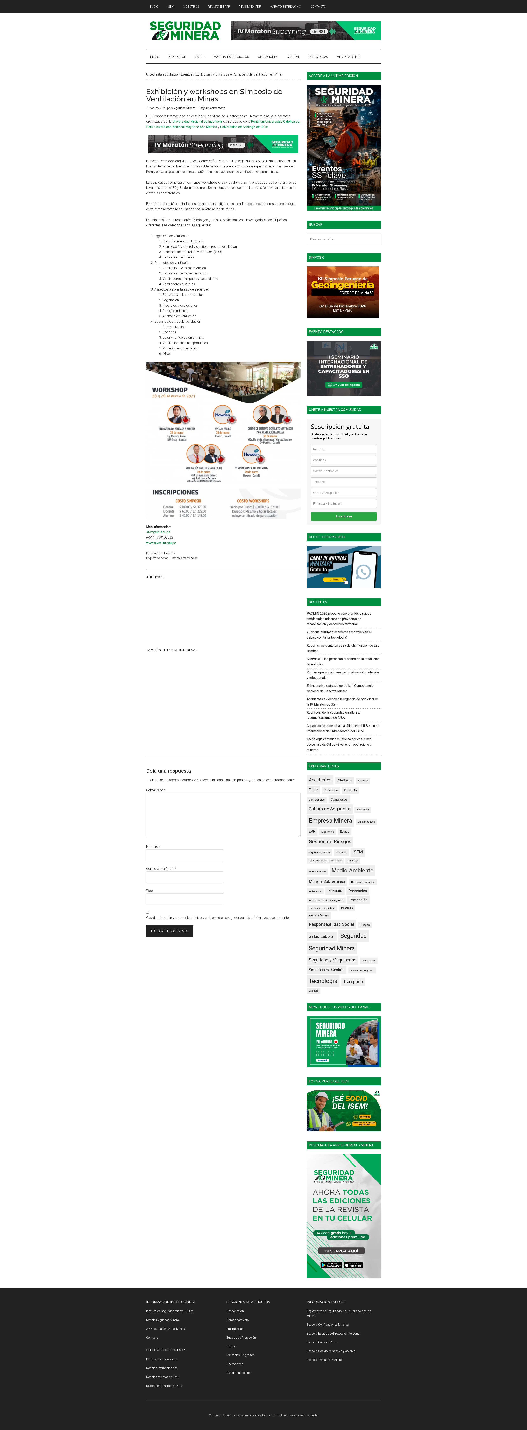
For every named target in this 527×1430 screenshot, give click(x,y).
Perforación (315, 891)
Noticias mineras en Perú (162, 1377)
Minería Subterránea (327, 881)
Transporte (353, 981)
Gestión (231, 1346)
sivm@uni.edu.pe (158, 532)
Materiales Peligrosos (240, 1355)
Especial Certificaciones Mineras (328, 1324)
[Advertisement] (223, 613)
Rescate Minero (319, 915)
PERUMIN (335, 891)
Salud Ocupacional (238, 1372)
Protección (358, 900)
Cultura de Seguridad (330, 808)
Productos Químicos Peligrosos (326, 900)
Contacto (152, 1337)
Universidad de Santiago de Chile (244, 127)
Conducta (350, 790)
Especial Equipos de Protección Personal (333, 1333)
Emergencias (235, 1328)
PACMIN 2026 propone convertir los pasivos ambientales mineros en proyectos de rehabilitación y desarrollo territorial (339, 619)
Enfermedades (366, 821)
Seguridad (353, 935)
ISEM (358, 852)
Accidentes (320, 779)
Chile (313, 789)
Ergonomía (327, 831)
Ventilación (190, 558)
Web (149, 891)
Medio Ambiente (352, 870)
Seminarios (368, 960)
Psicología (347, 908)
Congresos (339, 799)
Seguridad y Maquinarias (332, 960)
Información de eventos (161, 1359)
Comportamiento (237, 1320)
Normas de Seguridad (363, 882)
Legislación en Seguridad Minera (325, 860)
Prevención (358, 891)
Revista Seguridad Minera (185, 30)
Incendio (341, 852)
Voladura (313, 990)
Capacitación (235, 1311)
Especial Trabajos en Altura (324, 1359)
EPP (312, 831)
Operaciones (234, 1364)
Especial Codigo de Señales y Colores (331, 1351)
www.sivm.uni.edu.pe (161, 543)
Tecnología (323, 981)
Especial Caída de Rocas (323, 1342)
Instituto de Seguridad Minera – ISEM (169, 1311)
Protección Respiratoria (322, 908)
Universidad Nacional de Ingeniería (197, 121)
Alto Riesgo (344, 780)
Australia (363, 780)
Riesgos (365, 925)
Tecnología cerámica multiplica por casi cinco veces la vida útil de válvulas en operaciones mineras (339, 744)
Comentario (156, 790)
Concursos (331, 790)
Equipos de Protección (241, 1337)
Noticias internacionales (162, 1368)
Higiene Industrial (319, 852)
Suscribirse (344, 516)
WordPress (297, 1415)
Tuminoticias (279, 1415)
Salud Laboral (322, 936)
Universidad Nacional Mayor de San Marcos (185, 127)
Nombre (153, 847)
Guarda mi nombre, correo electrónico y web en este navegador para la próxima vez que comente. (218, 918)
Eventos (169, 553)
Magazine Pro (245, 1415)
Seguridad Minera (332, 948)
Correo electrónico (161, 869)
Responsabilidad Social (331, 924)
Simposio (176, 558)
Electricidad (363, 809)
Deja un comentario (212, 108)
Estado (344, 831)
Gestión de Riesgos (330, 841)
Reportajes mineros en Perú (164, 1385)
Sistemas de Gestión (326, 969)
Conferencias (317, 799)
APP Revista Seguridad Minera (165, 1328)
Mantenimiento (317, 871)
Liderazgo (352, 860)
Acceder (312, 1415)
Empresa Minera (330, 820)
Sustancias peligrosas (362, 970)
